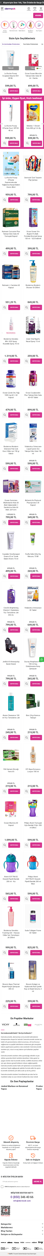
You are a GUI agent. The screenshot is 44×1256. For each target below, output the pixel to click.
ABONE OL (38, 1181)
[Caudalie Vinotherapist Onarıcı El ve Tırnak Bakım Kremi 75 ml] (4, 576)
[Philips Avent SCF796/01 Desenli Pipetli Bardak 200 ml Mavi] (26, 898)
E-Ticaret (15, 1254)
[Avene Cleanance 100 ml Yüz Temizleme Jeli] (4, 737)
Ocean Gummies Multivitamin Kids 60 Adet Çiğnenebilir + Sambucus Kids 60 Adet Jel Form (11, 505)
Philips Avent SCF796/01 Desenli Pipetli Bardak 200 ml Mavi (33, 880)
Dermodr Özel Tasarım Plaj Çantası (33, 179)
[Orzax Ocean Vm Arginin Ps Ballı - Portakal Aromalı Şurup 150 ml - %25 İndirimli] (26, 253)
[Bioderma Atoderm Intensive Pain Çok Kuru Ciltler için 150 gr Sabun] (4, 468)
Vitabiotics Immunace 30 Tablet (33, 609)
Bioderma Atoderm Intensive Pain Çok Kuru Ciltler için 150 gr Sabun (11, 450)
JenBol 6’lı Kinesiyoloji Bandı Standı (11, 663)
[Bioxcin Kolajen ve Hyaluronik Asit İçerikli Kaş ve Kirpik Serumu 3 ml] (26, 1006)
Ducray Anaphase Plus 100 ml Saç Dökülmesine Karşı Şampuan (33, 665)
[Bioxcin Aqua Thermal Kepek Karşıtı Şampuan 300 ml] (4, 1006)
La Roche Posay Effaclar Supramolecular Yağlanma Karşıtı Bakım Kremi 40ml (11, 182)
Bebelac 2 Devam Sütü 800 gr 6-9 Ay (33, 127)
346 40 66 (22, 1197)
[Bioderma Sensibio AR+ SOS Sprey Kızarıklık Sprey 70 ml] (4, 361)
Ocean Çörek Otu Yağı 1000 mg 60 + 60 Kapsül (11, 395)
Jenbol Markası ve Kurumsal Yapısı (14, 1087)
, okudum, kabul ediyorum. (17, 1186)
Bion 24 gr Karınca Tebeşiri (33, 716)
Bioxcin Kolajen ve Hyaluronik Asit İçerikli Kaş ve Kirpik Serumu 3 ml (33, 987)
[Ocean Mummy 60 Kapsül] (4, 845)
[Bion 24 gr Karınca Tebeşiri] (26, 737)
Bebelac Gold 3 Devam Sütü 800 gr (10, 74)
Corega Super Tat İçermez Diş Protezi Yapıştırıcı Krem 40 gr (33, 75)
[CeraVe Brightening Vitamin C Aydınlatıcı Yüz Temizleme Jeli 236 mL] (4, 630)
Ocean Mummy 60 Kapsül (11, 824)
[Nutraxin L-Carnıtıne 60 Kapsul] (4, 307)
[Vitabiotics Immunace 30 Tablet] (26, 630)
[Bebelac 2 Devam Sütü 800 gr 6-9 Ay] (27, 143)
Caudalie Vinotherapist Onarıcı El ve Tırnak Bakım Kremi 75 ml (11, 556)
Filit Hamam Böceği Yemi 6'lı (11, 770)
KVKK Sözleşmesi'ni (10, 1186)
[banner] (5, 1025)
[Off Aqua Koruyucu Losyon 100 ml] (26, 791)
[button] (1, 123)
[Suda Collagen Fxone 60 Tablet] (26, 952)
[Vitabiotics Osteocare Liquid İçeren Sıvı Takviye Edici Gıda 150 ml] (26, 468)
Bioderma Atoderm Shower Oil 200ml (33, 286)
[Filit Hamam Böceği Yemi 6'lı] (4, 791)
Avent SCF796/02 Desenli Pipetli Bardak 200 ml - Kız (11, 879)
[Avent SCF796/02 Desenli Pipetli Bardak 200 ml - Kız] (4, 898)
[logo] (10, 8)
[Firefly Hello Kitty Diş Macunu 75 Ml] (26, 576)
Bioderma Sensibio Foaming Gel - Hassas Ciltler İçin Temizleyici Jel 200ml (11, 934)
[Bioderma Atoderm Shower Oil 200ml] (26, 307)
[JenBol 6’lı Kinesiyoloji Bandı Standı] (4, 683)
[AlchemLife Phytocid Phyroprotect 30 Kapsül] (26, 522)
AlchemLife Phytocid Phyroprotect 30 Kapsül (33, 502)
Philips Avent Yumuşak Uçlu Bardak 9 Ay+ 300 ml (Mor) (33, 825)
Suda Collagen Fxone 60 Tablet (33, 931)
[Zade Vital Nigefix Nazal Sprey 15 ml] (26, 361)
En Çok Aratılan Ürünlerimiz (11, 44)
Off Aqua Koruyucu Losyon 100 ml (33, 770)
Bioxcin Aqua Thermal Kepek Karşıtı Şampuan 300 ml (11, 986)
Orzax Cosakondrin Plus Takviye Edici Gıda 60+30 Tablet (33, 395)
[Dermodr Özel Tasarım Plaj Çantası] (26, 199)
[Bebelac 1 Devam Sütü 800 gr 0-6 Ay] (4, 143)
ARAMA (38, 15)
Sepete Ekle (14, 91)
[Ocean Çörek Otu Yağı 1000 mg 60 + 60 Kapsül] (4, 415)
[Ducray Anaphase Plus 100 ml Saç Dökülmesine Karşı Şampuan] (26, 683)
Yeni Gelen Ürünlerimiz (30, 44)
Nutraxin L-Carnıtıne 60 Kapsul (11, 286)
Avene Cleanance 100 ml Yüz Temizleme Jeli (11, 716)
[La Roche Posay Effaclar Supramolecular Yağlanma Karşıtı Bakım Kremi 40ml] (4, 199)
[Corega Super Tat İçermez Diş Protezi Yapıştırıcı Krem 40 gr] (27, 91)
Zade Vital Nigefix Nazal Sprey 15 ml (33, 340)
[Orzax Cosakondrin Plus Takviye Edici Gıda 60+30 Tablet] (26, 415)
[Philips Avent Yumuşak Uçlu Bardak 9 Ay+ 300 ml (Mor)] (26, 845)
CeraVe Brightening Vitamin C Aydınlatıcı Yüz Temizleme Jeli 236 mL (11, 611)
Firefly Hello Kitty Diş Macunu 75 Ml (33, 555)
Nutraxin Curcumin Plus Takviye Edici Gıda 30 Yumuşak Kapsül (11, 233)
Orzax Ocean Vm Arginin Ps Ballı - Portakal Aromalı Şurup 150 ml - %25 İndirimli (33, 235)
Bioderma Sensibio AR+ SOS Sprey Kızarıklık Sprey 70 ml (11, 341)
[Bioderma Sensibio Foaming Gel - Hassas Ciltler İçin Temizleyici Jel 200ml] (4, 952)
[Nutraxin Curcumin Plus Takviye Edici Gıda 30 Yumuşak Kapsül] (4, 253)
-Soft (10, 1254)
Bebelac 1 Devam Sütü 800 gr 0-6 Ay (10, 127)
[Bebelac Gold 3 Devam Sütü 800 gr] (4, 91)
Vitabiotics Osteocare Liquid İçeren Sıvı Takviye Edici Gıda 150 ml (33, 450)
